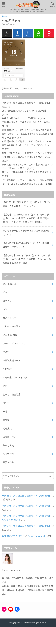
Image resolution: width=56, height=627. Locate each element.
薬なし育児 (8, 445)
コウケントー (9, 301)
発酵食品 (7, 428)
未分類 (6, 420)
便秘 (5, 386)
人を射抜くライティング (15, 377)
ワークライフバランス (14, 343)
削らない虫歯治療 (12, 394)
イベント (7, 292)
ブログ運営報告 (10, 335)
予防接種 (7, 369)
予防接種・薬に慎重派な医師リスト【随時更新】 (26, 495)
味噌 (5, 411)
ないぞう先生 (9, 318)
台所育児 (7, 403)
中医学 (6, 352)
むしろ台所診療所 (27, 623)
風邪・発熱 (8, 462)
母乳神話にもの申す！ (13, 536)
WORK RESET (10, 284)
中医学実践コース (11, 360)
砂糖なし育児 (9, 437)
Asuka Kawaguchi (11, 519)
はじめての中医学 (12, 326)
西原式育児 (8, 454)
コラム (6, 309)
